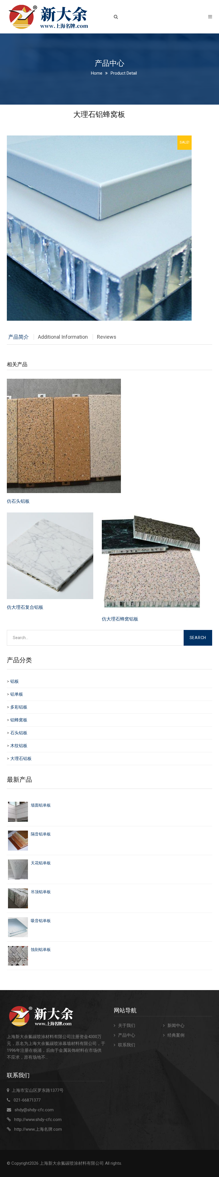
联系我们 (126, 1045)
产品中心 (126, 1035)
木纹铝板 (18, 745)
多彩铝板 (18, 707)
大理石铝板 (21, 758)
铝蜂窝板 (18, 720)
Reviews (106, 337)
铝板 (14, 681)
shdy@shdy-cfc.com (34, 1109)
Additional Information (63, 337)
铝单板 (16, 694)
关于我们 (126, 1025)
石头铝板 (18, 732)
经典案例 (175, 1035)
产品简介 (18, 337)
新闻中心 (175, 1025)
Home (96, 73)
